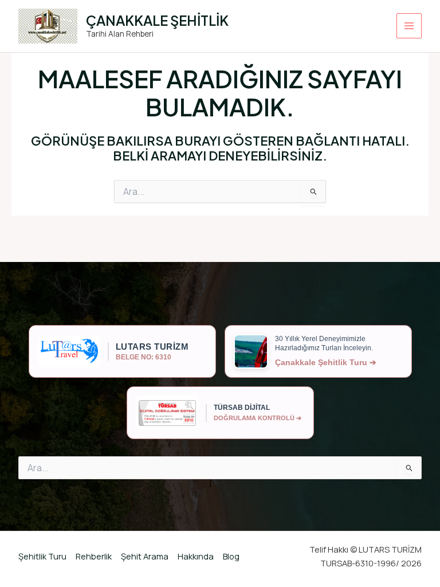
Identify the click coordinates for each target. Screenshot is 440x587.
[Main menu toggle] (409, 25)
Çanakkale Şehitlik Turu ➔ (325, 362)
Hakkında (196, 556)
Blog (231, 556)
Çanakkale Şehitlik (157, 20)
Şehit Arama (144, 556)
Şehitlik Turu (42, 556)
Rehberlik (94, 556)
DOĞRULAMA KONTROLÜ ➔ (257, 417)
